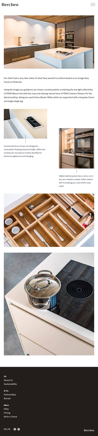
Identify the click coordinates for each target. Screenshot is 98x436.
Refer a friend (10, 416)
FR (9, 429)
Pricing (7, 413)
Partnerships (10, 394)
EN (5, 429)
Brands (7, 398)
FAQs (6, 409)
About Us (8, 380)
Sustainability (10, 384)
